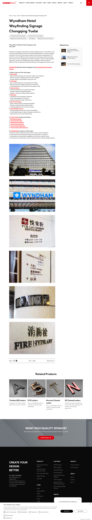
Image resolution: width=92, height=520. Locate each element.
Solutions (39, 2)
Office (38, 493)
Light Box (39, 478)
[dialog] (46, 511)
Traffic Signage (58, 479)
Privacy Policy (24, 509)
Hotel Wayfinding (41, 67)
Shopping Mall (40, 491)
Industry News (74, 467)
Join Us (72, 482)
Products (22, 2)
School (38, 498)
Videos (49, 2)
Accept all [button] (66, 511)
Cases (44, 2)
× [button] (90, 504)
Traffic (38, 501)
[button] (31, 518)
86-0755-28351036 (15, 475)
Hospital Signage (58, 470)
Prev (30, 361)
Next (34, 361)
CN (84, 3)
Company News (75, 465)
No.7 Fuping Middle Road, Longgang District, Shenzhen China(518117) (17, 484)
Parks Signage (57, 467)
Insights (60, 2)
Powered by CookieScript (85, 519)
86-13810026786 (13, 477)
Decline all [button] (81, 511)
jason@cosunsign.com (19, 481)
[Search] (89, 3)
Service (54, 2)
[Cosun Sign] (9, 2)
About (65, 2)
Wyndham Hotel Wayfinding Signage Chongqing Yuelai (34, 15)
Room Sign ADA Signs (43, 473)
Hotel (18, 15)
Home (10, 15)
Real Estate (40, 496)
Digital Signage (30, 2)
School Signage (58, 472)
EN (81, 3)
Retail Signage (57, 465)
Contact (70, 2)
